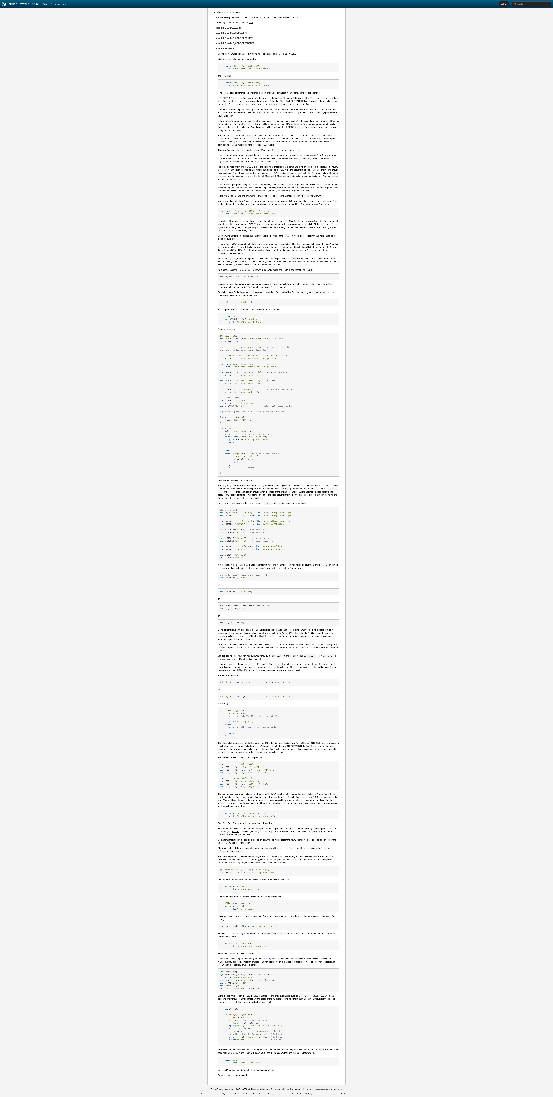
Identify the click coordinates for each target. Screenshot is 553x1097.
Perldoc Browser (17, 4)
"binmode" (326, 243)
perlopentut (313, 92)
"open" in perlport (242, 1075)
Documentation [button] (59, 4)
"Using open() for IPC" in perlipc (271, 172)
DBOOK (247, 1089)
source (231, 12)
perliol (225, 480)
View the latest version (288, 17)
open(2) (252, 958)
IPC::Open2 (268, 175)
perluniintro (283, 220)
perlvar (267, 223)
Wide (504, 4)
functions (218, 11)
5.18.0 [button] (35, 4)
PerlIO (299, 204)
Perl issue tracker (284, 1094)
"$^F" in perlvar (243, 842)
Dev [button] (45, 4)
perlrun (284, 141)
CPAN (237, 12)
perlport (235, 831)
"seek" (225, 1069)
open (226, 11)
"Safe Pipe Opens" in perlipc (235, 823)
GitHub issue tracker (278, 1089)
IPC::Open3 (280, 175)
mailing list (298, 1094)
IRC (306, 1094)
